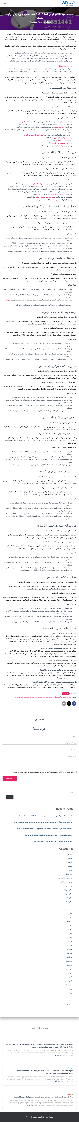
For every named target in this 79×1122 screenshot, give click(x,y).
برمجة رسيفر (67, 697)
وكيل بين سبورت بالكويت (60, 143)
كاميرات (69, 977)
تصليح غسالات (68, 901)
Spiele (70, 862)
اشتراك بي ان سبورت (60, 138)
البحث (71, 792)
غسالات (70, 945)
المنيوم (70, 866)
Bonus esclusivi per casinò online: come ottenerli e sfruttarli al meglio (48, 835)
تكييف (70, 905)
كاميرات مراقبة (54, 200)
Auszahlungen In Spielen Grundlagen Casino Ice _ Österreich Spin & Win (43, 1097)
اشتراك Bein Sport (64, 140)
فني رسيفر (49, 697)
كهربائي (70, 992)
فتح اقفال (69, 953)
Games (70, 854)
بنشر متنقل (69, 874)
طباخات (70, 941)
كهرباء (70, 988)
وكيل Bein (62, 146)
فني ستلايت (60, 127)
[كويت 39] (68, 3)
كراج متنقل (69, 985)
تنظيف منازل (68, 909)
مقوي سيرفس (50, 197)
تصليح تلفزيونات (56, 194)
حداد (71, 925)
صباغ (71, 937)
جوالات (70, 917)
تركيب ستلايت (29, 162)
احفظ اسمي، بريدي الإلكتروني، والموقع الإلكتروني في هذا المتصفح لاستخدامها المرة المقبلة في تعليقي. (43, 772)
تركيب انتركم (68, 886)
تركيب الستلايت (37, 184)
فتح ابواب (69, 949)
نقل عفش (69, 1004)
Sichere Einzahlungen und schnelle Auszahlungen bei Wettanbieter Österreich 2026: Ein (43, 822)
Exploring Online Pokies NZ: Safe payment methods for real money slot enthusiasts (44, 829)
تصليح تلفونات (68, 894)
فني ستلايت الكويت (26, 122)
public (70, 858)
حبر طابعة (69, 921)
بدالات (70, 870)
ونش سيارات (68, 1008)
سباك (70, 933)
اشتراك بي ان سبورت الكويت (33, 135)
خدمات (70, 929)
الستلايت (11, 173)
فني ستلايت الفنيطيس (30, 697)
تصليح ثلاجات (68, 898)
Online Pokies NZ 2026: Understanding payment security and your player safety (45, 816)
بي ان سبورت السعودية (65, 878)
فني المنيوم (69, 957)
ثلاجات (70, 913)
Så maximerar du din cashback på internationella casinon (53, 841)
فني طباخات (68, 973)
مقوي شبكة (40, 197)
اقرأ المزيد (58, 1055)
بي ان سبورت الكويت (66, 882)
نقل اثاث (69, 1000)
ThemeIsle (29, 1117)
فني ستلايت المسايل (65, 66)
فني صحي (69, 969)
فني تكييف (69, 961)
